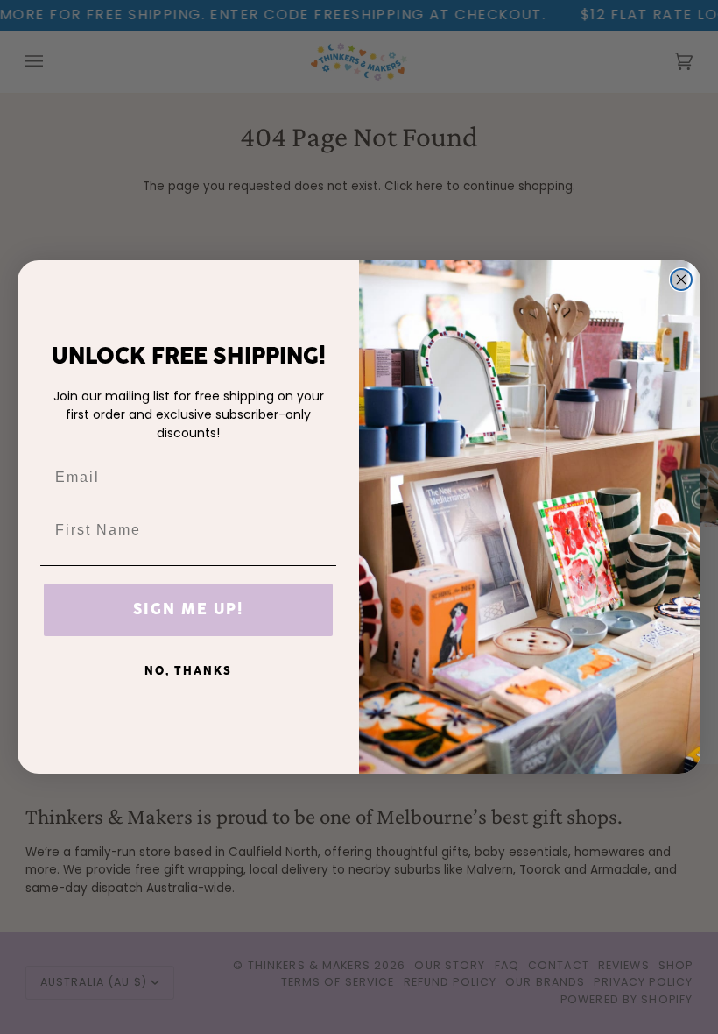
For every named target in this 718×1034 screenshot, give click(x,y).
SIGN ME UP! (188, 610)
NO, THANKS (188, 671)
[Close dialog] (681, 279)
